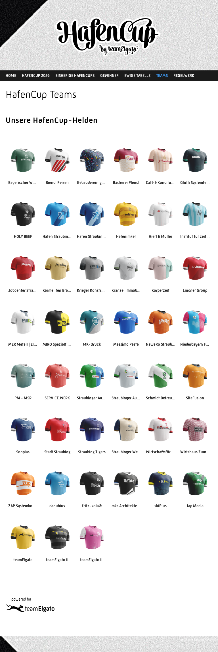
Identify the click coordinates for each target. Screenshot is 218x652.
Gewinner (109, 75)
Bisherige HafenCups (75, 75)
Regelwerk (183, 75)
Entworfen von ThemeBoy (196, 640)
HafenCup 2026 (36, 75)
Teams (162, 75)
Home (11, 75)
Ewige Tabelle (137, 75)
